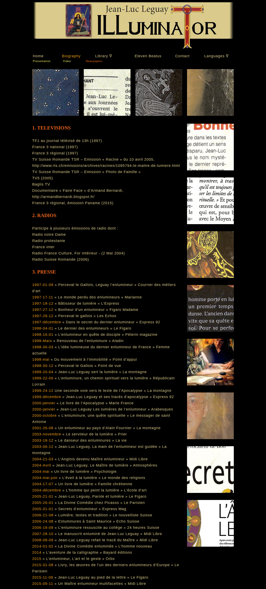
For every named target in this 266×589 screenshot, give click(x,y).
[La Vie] (210, 114)
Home (38, 56)
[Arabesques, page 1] (210, 310)
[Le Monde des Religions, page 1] (210, 212)
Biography (71, 56)
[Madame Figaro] (210, 164)
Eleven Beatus (148, 56)
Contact (182, 56)
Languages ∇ (216, 56)
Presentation (41, 61)
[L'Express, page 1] (55, 114)
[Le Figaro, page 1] (158, 114)
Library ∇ (103, 56)
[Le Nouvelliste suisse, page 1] (210, 407)
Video (67, 61)
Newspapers (94, 61)
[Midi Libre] (210, 358)
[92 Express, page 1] (210, 455)
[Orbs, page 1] (210, 504)
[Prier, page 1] (210, 261)
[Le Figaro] (107, 114)
